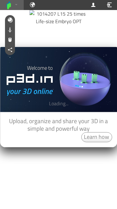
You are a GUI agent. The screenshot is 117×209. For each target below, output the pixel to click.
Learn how (96, 137)
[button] (10, 20)
